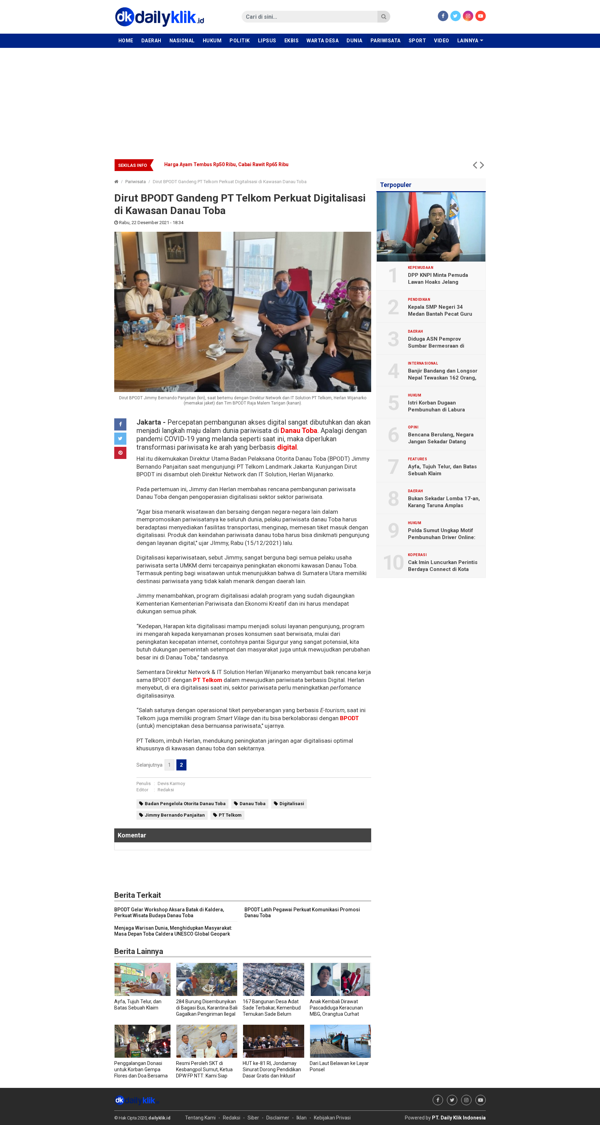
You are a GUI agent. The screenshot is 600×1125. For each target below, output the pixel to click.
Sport (417, 40)
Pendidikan (419, 299)
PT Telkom (207, 679)
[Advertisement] (300, 99)
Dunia (354, 40)
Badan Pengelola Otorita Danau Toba (185, 803)
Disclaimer (277, 1117)
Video (441, 40)
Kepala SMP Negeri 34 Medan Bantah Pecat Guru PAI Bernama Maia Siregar (440, 314)
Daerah (151, 40)
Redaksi (166, 789)
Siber (253, 1117)
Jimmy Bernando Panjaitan (175, 815)
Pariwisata (385, 40)
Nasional (182, 40)
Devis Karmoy (171, 783)
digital (287, 447)
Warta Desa (323, 40)
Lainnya (467, 40)
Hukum (212, 40)
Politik (240, 40)
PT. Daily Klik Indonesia (459, 1117)
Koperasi (417, 555)
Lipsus (267, 40)
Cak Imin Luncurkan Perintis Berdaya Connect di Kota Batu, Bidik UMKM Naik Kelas (443, 569)
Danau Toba (299, 430)
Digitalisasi (292, 803)
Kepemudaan (420, 268)
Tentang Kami (200, 1117)
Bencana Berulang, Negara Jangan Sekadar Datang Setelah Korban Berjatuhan (254, 164)
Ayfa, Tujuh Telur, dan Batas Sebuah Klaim (442, 470)
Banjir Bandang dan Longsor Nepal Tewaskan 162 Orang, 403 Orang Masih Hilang (442, 378)
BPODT (349, 718)
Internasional (423, 363)
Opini (413, 427)
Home (125, 40)
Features (417, 459)
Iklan (302, 1117)
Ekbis (291, 40)
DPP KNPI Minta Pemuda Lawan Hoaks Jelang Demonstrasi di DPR (438, 282)
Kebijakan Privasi (332, 1117)
